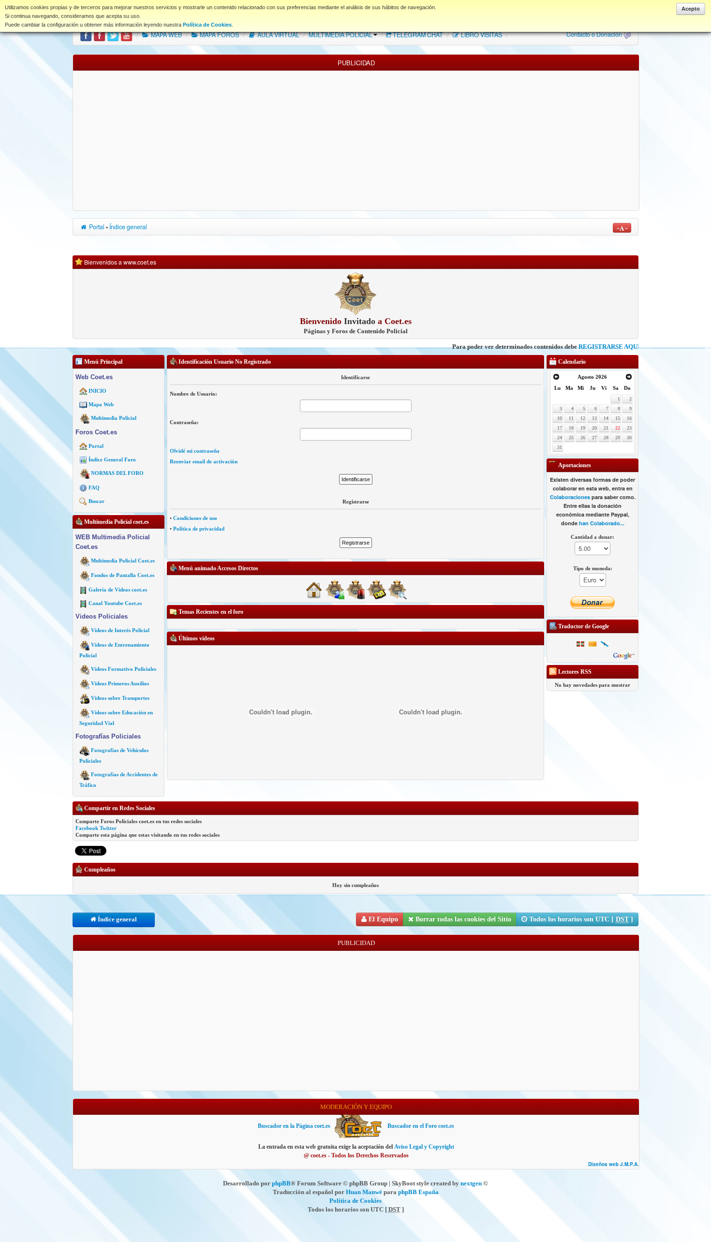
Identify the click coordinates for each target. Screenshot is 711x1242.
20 (594, 427)
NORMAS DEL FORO (117, 473)
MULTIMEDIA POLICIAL (340, 34)
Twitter (108, 828)
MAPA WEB (165, 34)
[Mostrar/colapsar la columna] (70, 577)
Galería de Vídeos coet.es (118, 589)
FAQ (94, 487)
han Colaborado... (601, 523)
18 (571, 427)
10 (559, 418)
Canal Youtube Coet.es (115, 603)
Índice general (128, 226)
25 (571, 437)
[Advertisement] (356, 138)
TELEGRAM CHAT (418, 34)
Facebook (86, 828)
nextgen (471, 1183)
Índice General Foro (112, 459)
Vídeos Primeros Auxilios (120, 683)
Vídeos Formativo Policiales (123, 669)
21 (606, 427)
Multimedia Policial (113, 418)
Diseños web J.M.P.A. (613, 1164)
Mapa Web (101, 404)
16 (629, 418)
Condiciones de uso (195, 518)
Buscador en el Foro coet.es (420, 1126)
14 (606, 418)
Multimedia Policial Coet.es (123, 560)
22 (617, 427)
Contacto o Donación (594, 34)
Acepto (690, 9)
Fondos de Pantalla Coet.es (122, 575)
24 (559, 437)
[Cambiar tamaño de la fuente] (622, 228)
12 (582, 418)
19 (582, 427)
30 (629, 437)
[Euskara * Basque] (580, 643)
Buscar (96, 501)
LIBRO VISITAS (480, 34)
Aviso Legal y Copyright (424, 1146)
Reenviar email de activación (203, 461)
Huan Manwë (364, 1192)
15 (617, 418)
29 (617, 437)
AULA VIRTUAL (277, 34)
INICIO (97, 391)
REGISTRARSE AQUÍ (558, 346)
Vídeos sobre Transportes (120, 698)
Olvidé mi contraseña (195, 451)
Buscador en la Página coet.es (294, 1126)
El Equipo (382, 919)
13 (594, 418)
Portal (96, 226)
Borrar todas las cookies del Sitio (462, 919)
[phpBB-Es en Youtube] (126, 34)
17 (559, 427)
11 (571, 418)
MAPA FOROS (218, 34)
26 (582, 437)
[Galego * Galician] (604, 643)
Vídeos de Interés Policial (120, 630)
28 (606, 437)
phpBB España (418, 1192)
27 (594, 437)
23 (629, 427)
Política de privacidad (198, 529)
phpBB (281, 1183)
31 (559, 447)
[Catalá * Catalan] (592, 643)
